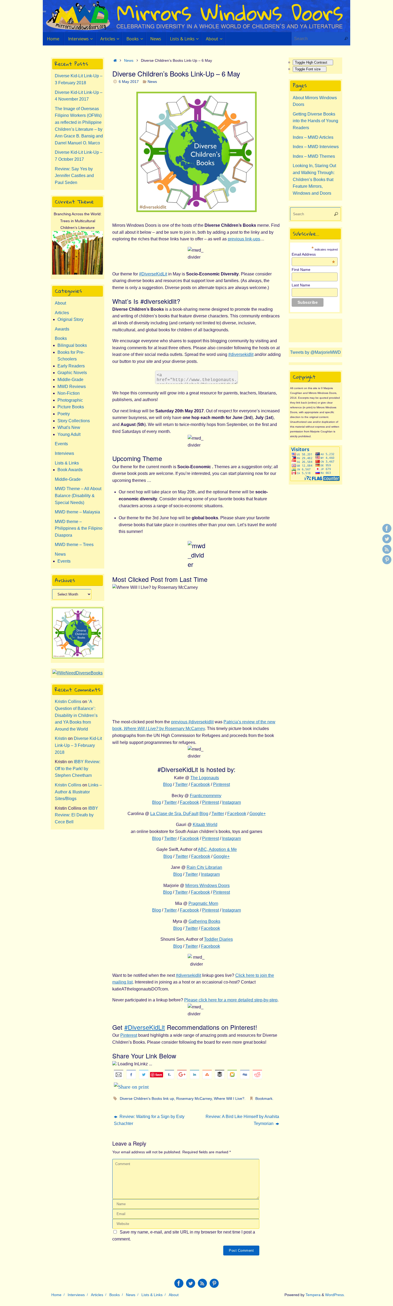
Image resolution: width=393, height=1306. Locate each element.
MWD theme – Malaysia (77, 512)
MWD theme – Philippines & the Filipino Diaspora (78, 528)
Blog (167, 784)
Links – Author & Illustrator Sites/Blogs (78, 792)
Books (61, 338)
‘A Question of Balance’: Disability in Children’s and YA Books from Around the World (76, 715)
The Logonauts (204, 777)
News (128, 60)
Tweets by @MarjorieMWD (315, 352)
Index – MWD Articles (313, 137)
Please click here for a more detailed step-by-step (231, 1000)
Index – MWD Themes (314, 156)
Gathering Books (204, 921)
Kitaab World (205, 824)
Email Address (313, 254)
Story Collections (73, 420)
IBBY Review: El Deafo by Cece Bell (76, 815)
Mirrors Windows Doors (207, 885)
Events (61, 443)
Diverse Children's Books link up (147, 1098)
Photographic (70, 400)
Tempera (313, 1295)
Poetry (63, 414)
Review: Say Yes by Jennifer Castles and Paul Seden (74, 176)
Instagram (231, 802)
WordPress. (335, 1295)
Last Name (301, 285)
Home (56, 1295)
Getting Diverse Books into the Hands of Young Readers (315, 121)
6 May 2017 (129, 81)
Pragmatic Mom (203, 903)
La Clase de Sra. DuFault (174, 813)
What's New (68, 427)
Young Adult (68, 434)
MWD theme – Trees (74, 544)
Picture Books (70, 407)
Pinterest (221, 784)
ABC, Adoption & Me (217, 849)
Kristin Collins (68, 701)
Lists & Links (67, 463)
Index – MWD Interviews (316, 146)
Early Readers (71, 366)
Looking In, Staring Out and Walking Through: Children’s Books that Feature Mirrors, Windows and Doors (314, 179)
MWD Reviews (71, 386)
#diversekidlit (240, 354)
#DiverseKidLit (153, 274)
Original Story (70, 319)
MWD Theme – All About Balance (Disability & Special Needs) (78, 495)
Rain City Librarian (204, 867)
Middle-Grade (70, 379)
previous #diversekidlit (192, 722)
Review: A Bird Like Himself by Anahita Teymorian (242, 1120)
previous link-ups (244, 239)
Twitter (181, 784)
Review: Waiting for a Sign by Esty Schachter (149, 1120)
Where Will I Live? (229, 1098)
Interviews (64, 453)
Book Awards (70, 469)
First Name (301, 269)
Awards (62, 329)
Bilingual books (72, 345)
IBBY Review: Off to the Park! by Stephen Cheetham (77, 768)
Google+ (257, 813)
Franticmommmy (205, 795)
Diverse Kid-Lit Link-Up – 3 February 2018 (78, 745)
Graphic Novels (72, 372)
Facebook (200, 784)
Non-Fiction (68, 393)
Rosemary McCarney (194, 1098)
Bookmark (263, 1098)
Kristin (61, 738)
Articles (62, 312)
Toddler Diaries (218, 939)
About (60, 303)
